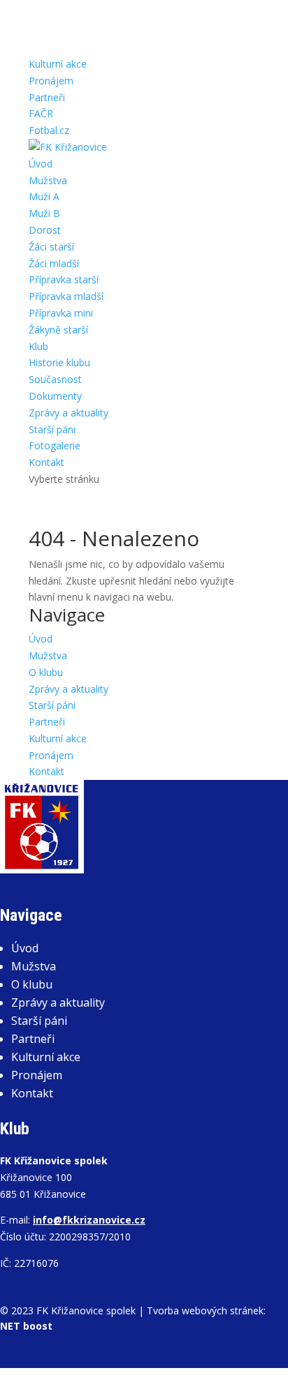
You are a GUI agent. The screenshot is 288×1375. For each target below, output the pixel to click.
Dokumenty (55, 396)
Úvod (40, 163)
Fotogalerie (54, 445)
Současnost (55, 379)
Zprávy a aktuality (68, 412)
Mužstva (48, 180)
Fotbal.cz (49, 130)
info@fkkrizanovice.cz (89, 1219)
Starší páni (52, 429)
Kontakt (46, 462)
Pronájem (51, 80)
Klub (38, 346)
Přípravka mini (61, 313)
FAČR (41, 113)
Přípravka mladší (66, 296)
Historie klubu (59, 362)
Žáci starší (51, 246)
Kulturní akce (58, 63)
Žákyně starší (58, 329)
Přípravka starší (64, 279)
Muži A (44, 196)
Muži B (44, 213)
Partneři (47, 97)
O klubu (46, 672)
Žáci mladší (54, 263)
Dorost (45, 229)
